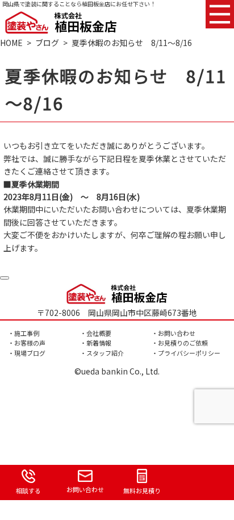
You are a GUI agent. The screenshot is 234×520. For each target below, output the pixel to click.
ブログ (47, 42)
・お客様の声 (26, 342)
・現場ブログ (26, 352)
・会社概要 (95, 333)
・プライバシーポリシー (186, 352)
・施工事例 (23, 333)
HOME (11, 42)
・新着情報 (95, 342)
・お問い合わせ (173, 333)
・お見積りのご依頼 (180, 342)
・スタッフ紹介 (102, 352)
